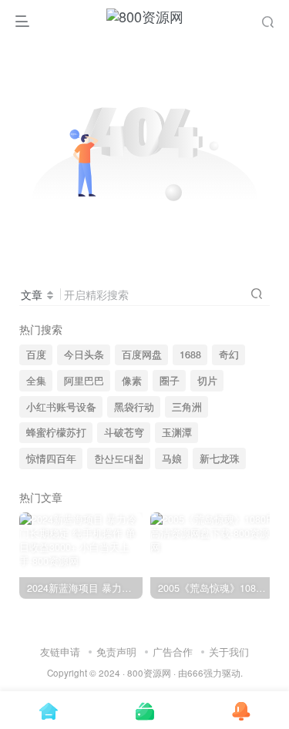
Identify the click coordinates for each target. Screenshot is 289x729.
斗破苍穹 (124, 432)
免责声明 (116, 651)
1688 (190, 354)
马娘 (172, 458)
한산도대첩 (119, 458)
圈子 (170, 381)
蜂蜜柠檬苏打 (56, 432)
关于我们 (229, 651)
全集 (36, 381)
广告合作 (173, 651)
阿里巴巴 (84, 381)
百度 (36, 354)
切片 (207, 381)
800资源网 (149, 673)
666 (195, 673)
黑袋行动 (134, 407)
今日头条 (84, 354)
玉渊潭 (177, 432)
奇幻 (229, 354)
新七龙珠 (220, 458)
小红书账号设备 (61, 407)
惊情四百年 (51, 458)
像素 (132, 381)
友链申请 (60, 651)
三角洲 (187, 407)
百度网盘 (142, 354)
